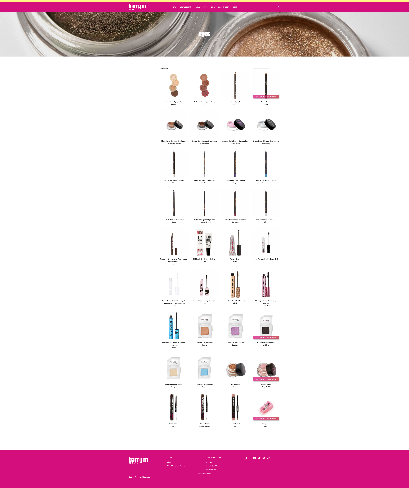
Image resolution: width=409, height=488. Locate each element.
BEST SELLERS (185, 7)
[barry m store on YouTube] (254, 458)
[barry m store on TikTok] (268, 458)
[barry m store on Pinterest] (264, 458)
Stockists (209, 462)
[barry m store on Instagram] (245, 458)
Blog (169, 462)
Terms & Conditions (213, 466)
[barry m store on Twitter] (259, 458)
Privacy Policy (211, 470)
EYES (205, 7)
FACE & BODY (223, 7)
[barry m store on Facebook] (250, 458)
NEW (174, 7)
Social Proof (134, 477)
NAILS (197, 7)
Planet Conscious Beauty (176, 466)
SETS (235, 7)
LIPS (213, 7)
